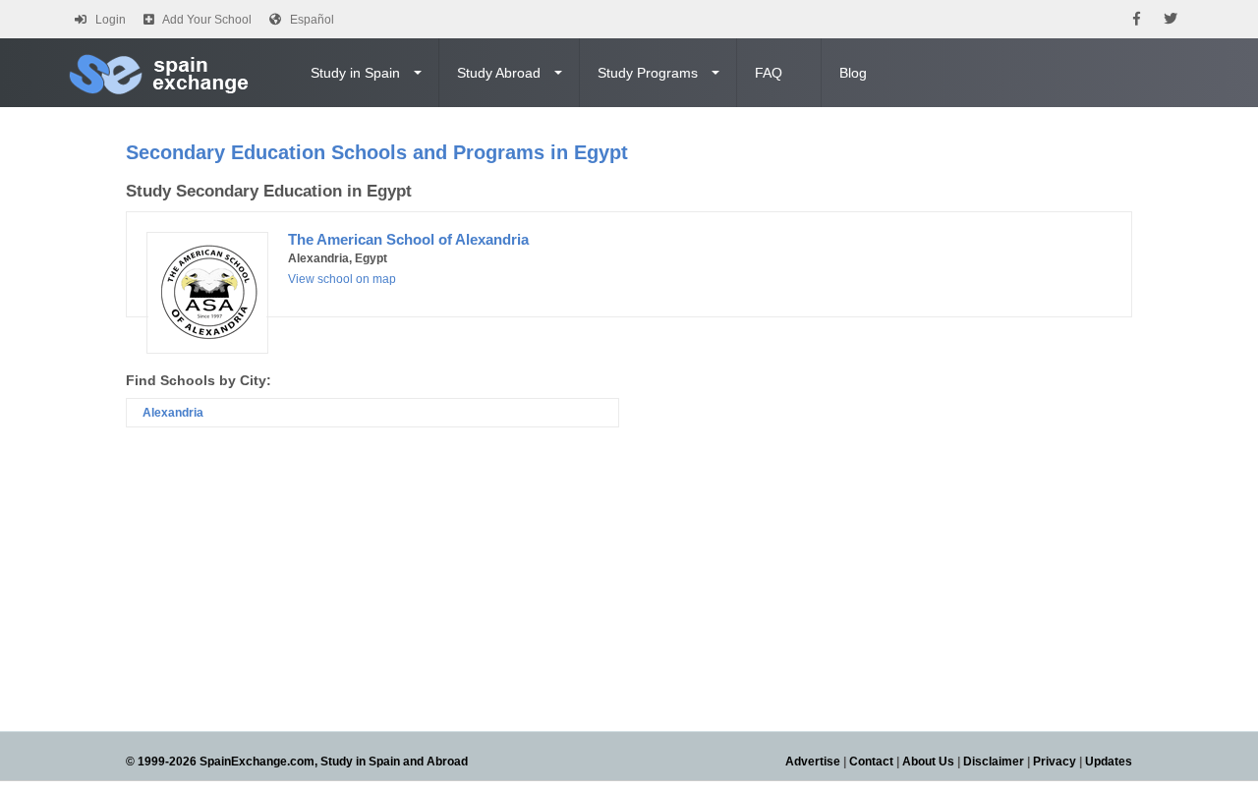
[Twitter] (1170, 19)
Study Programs (648, 73)
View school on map (342, 279)
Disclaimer (993, 761)
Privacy (1054, 761)
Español (312, 20)
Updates (1108, 761)
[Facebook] (1136, 19)
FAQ (768, 73)
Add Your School (207, 20)
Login (110, 20)
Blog (853, 73)
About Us (928, 761)
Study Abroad (499, 73)
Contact (871, 761)
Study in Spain (355, 73)
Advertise (812, 761)
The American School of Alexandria (408, 239)
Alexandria (173, 413)
